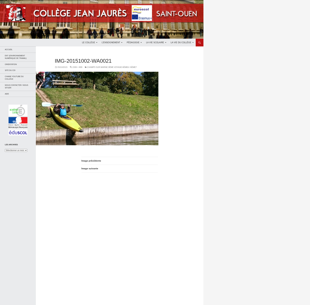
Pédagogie (133, 42)
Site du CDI (10, 70)
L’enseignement (111, 42)
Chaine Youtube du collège (14, 77)
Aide (7, 94)
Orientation (11, 64)
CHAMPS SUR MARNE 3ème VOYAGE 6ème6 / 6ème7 (112, 67)
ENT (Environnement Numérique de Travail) (16, 57)
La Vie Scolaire (155, 42)
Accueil (8, 49)
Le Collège (88, 42)
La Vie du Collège (181, 42)
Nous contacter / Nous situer (16, 86)
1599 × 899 (77, 67)
